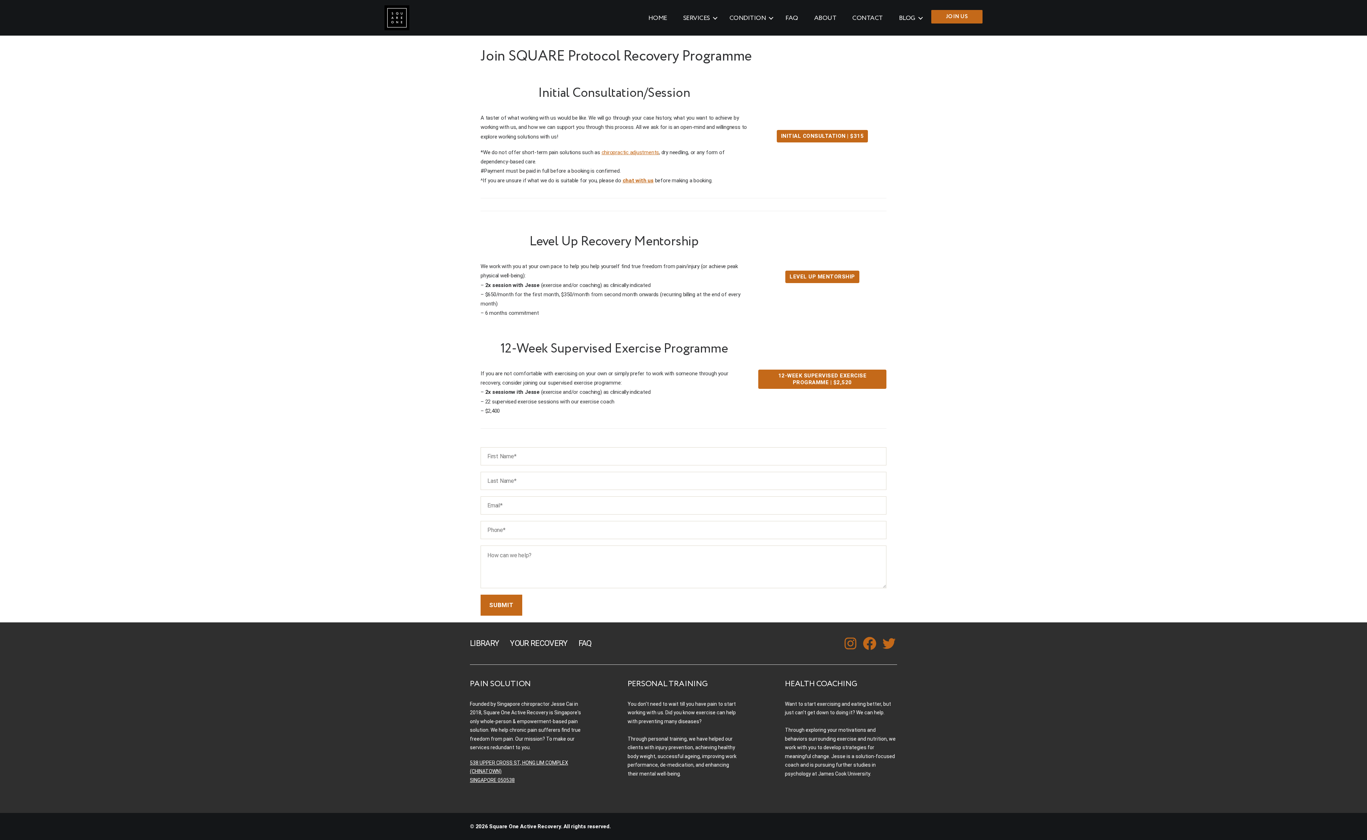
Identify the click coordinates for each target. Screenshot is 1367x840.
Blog (907, 18)
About (825, 18)
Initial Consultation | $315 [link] (822, 136)
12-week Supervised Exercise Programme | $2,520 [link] (822, 379)
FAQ (791, 18)
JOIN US (957, 17)
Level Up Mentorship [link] (822, 276)
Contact (867, 18)
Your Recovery (538, 643)
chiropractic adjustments (630, 152)
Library (484, 643)
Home (657, 18)
